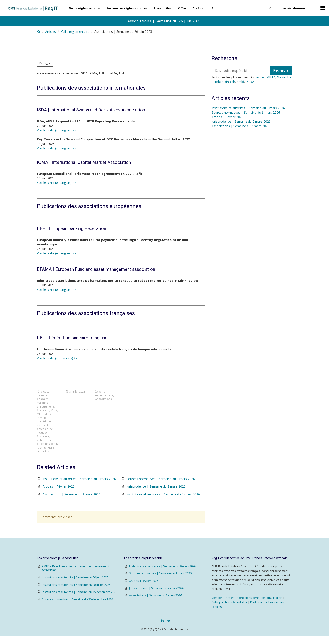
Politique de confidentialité (229, 602)
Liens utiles (162, 8)
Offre (182, 8)
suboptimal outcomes (44, 442)
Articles (50, 31)
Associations (103, 399)
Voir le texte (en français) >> (57, 358)
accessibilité (45, 429)
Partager (44, 63)
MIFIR (48, 414)
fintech (230, 82)
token (219, 82)
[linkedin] (162, 621)
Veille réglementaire (84, 8)
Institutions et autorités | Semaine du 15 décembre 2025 (79, 592)
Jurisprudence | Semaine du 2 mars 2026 (156, 486)
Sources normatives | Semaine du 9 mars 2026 (160, 479)
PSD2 (250, 82)
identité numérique (44, 419)
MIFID (270, 77)
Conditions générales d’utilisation (259, 598)
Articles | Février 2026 (59, 486)
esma (260, 77)
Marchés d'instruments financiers (46, 406)
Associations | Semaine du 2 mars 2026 (71, 494)
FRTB (55, 414)
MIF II (40, 414)
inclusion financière (43, 434)
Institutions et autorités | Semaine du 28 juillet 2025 (76, 585)
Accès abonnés (294, 8)
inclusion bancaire (42, 397)
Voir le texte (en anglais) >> (56, 130)
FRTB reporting (45, 449)
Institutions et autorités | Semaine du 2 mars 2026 (163, 494)
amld (240, 82)
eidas (44, 391)
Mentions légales (223, 598)
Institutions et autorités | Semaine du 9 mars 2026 (79, 479)
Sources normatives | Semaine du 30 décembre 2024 (77, 599)
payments (43, 425)
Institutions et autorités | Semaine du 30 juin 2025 (75, 577)
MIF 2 (54, 410)
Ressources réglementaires (126, 8)
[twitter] (169, 621)
